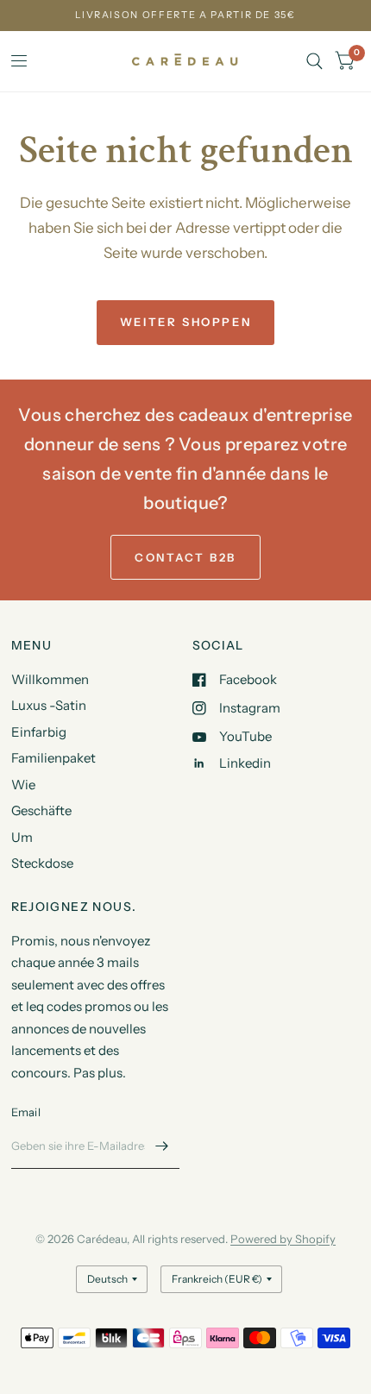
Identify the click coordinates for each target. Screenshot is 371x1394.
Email (26, 1112)
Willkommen (50, 679)
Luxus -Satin (48, 705)
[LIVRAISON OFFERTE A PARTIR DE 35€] (185, 15)
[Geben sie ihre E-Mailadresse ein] (162, 1146)
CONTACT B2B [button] (185, 557)
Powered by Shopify (283, 1239)
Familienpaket (53, 758)
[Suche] (314, 61)
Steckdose (42, 863)
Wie (23, 784)
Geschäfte (41, 810)
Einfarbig (38, 732)
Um (22, 837)
